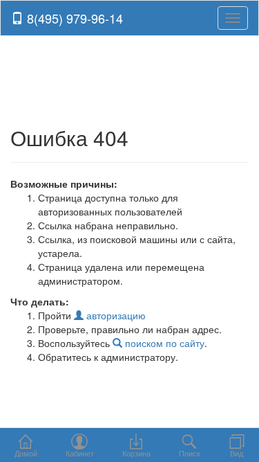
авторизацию (115, 315)
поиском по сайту (163, 343)
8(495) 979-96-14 (73, 18)
